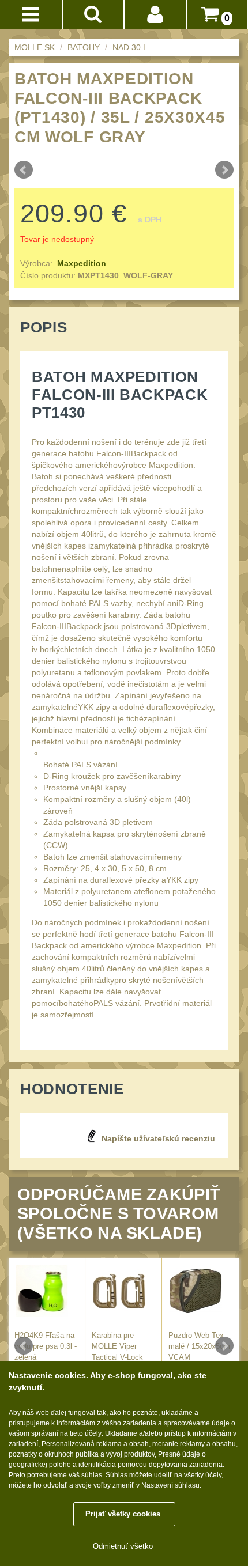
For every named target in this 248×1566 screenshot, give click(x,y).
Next (224, 170)
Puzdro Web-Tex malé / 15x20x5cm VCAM (199, 1346)
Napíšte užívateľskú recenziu (158, 1138)
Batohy (83, 47)
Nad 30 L (130, 47)
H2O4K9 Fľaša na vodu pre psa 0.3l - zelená (45, 1346)
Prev (23, 170)
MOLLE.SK (34, 47)
